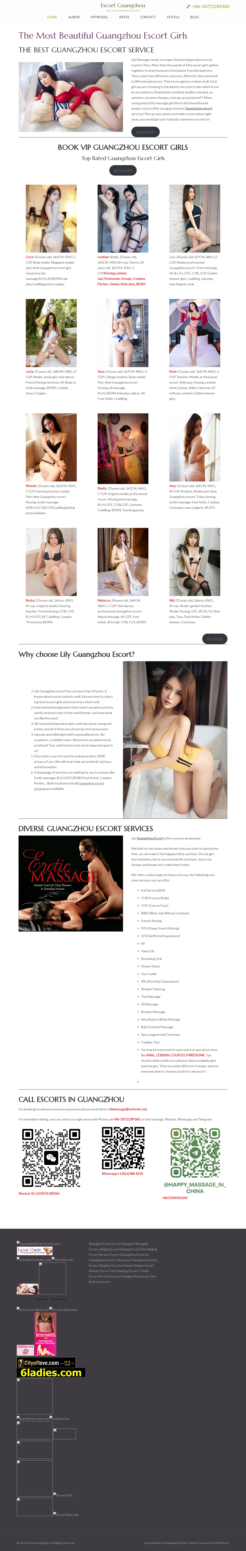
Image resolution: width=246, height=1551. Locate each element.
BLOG (194, 17)
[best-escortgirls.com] (33, 1310)
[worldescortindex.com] (34, 1260)
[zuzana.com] (59, 1419)
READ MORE (145, 132)
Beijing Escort (110, 1249)
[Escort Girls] (63, 1495)
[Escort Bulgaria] (35, 1515)
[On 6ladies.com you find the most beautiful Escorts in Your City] (51, 1376)
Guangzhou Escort (150, 838)
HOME (52, 17)
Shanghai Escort (100, 1244)
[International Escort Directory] (63, 1310)
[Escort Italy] (35, 1458)
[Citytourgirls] (64, 1438)
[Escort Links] (25, 1354)
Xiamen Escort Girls (102, 1271)
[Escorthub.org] (35, 1413)
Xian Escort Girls (144, 1276)
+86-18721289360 (210, 6)
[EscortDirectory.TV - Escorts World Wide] (27, 1293)
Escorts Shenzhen (118, 1260)
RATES (124, 17)
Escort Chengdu (121, 1276)
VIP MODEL (99, 17)
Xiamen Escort (144, 1265)
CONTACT (148, 17)
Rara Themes (189, 1542)
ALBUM (74, 17)
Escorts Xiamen (122, 1265)
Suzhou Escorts (99, 1282)
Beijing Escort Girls (133, 1249)
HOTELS (173, 17)
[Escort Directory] (35, 1254)
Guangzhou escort (199, 108)
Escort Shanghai (123, 1244)
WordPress (222, 1542)
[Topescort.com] (35, 1438)
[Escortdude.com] (52, 1293)
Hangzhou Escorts (144, 1260)
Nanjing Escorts (128, 1271)
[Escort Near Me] (66, 1515)
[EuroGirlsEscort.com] (33, 1419)
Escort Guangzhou (123, 5)
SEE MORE (215, 639)
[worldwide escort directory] (45, 1354)
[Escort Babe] (35, 1495)
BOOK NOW (123, 170)
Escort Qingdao (100, 1265)
